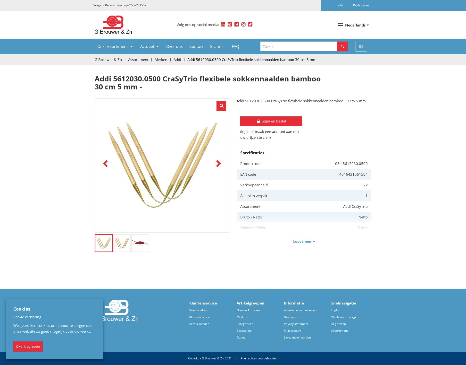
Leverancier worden (297, 337)
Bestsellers (244, 331)
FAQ (235, 46)
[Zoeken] (342, 46)
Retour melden (199, 324)
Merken (242, 317)
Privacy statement (296, 324)
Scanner (217, 46)
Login (335, 310)
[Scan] (361, 46)
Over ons (174, 46)
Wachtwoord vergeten (346, 317)
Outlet (241, 337)
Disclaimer (291, 317)
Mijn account (292, 331)
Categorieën (245, 324)
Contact (196, 46)
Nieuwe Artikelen (248, 310)
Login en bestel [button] (273, 121)
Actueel (147, 46)
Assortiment (339, 331)
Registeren (338, 324)
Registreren (361, 5)
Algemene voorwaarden (300, 310)
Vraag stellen (198, 310)
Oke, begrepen (28, 346)
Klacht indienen (199, 317)
